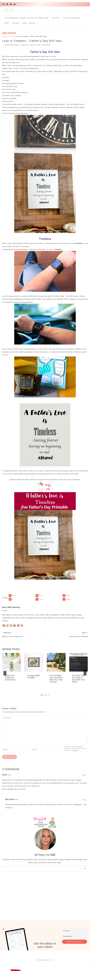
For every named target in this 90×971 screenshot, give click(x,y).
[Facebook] (7, 4)
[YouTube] (14, 4)
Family (4, 33)
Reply (84, 775)
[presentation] (11, 662)
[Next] (85, 673)
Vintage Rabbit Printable (33, 676)
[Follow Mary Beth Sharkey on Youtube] (14, 625)
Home (4, 36)
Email (35, 749)
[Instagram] (11, 4)
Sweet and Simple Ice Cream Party (10, 677)
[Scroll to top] (84, 962)
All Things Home (42, 18)
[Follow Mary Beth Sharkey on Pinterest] (18, 625)
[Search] (84, 868)
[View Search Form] (87, 4)
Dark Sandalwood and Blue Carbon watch (25, 299)
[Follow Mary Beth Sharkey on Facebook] (3, 625)
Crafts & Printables (71, 18)
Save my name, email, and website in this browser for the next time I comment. (75, 748)
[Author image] (3, 45)
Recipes (31, 18)
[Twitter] (3, 4)
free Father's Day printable (24, 474)
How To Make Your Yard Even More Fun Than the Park (56, 678)
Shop (7, 23)
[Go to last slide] (5, 673)
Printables (12, 33)
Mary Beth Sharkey (13, 45)
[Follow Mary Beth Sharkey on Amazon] (21, 625)
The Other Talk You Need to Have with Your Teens (78, 678)
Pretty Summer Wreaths (78, 634)
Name (6, 749)
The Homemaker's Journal (15, 18)
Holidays (56, 18)
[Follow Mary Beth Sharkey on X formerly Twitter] (7, 625)
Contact (32, 23)
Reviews (15, 23)
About (25, 23)
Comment (7, 718)
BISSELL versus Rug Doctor (12, 634)
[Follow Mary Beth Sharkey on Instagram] (11, 625)
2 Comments (46, 45)
